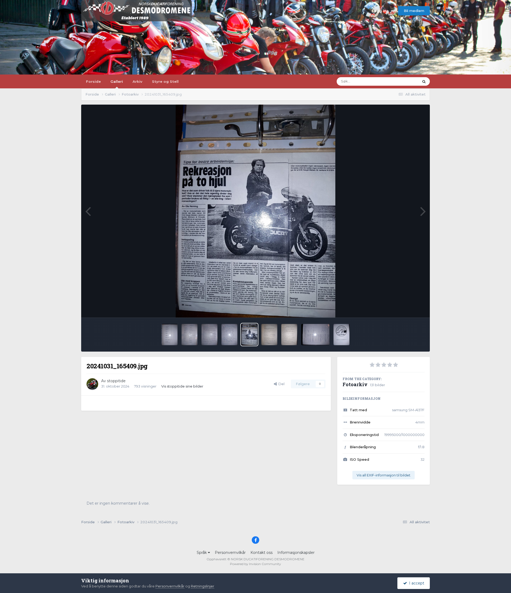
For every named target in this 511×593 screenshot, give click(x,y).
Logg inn (381, 11)
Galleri (116, 81)
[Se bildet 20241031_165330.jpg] (229, 334)
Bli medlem (414, 11)
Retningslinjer (202, 586)
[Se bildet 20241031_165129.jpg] (170, 334)
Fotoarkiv (355, 384)
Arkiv (137, 81)
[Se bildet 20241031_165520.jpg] (289, 334)
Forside (93, 81)
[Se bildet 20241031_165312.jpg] (209, 334)
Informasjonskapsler (296, 552)
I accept (415, 583)
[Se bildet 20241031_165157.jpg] (189, 334)
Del (281, 384)
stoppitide (116, 380)
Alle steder (403, 81)
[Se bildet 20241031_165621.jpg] (315, 334)
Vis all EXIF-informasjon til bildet (383, 475)
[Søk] (424, 81)
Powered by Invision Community (255, 564)
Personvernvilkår (230, 552)
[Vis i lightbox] (255, 211)
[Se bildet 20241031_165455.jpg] (269, 334)
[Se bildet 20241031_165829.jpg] (341, 334)
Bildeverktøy (406, 308)
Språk (202, 552)
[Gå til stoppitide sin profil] (92, 384)
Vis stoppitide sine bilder (182, 386)
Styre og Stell (165, 81)
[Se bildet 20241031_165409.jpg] (249, 334)
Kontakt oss (261, 552)
